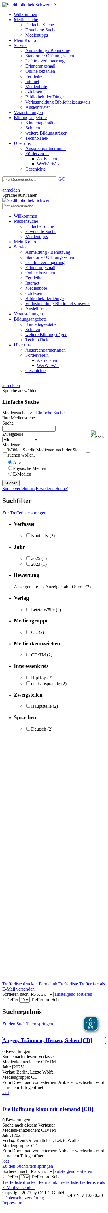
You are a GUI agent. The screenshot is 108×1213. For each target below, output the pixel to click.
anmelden (11, 190)
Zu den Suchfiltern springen (27, 1023)
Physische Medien (29, 468)
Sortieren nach (15, 994)
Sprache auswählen (19, 195)
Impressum (12, 1202)
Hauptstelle (41, 706)
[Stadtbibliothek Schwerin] (27, 4)
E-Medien (22, 474)
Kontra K (39, 535)
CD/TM (38, 654)
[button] (98, 434)
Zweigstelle (12, 434)
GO (61, 179)
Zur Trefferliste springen (24, 512)
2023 (35, 564)
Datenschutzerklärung (24, 1197)
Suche (8, 423)
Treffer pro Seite (45, 999)
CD (34, 632)
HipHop (38, 677)
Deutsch (38, 729)
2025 (35, 558)
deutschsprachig (45, 683)
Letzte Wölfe (43, 609)
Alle (17, 462)
